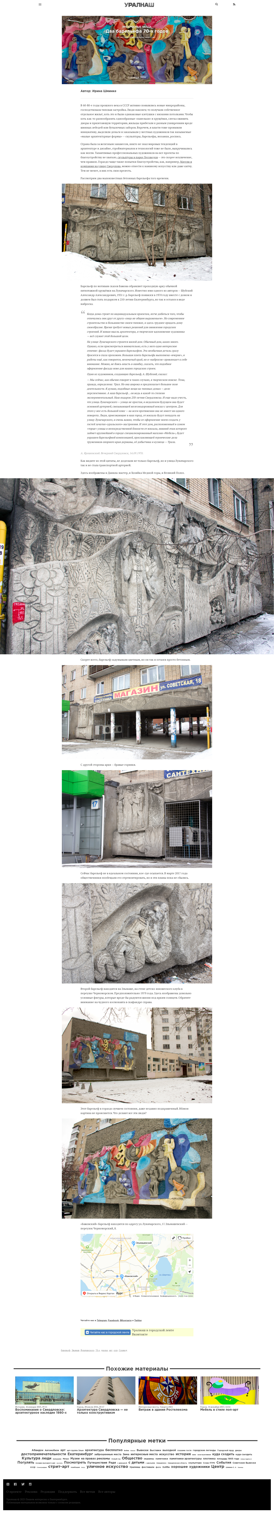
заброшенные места (107, 1454)
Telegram (102, 1320)
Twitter (137, 1320)
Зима (126, 1454)
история (183, 1454)
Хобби (166, 1467)
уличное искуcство (107, 1467)
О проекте (14, 1491)
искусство (166, 1454)
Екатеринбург (80, 1454)
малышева (57, 1459)
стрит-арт (58, 1467)
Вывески (142, 1450)
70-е (98, 1350)
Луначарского (87, 1350)
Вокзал (132, 1450)
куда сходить (223, 1454)
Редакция (48, 1491)
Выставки (155, 1450)
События (223, 1462)
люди (46, 1458)
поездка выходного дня (45, 1463)
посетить (60, 1463)
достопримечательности (43, 1454)
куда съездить (244, 1455)
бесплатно (114, 1450)
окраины (149, 1459)
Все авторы (106, 1491)
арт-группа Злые (75, 1450)
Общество (132, 1458)
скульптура (195, 1463)
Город (80, 1406)
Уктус (83, 1467)
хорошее (179, 1467)
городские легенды (204, 1450)
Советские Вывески (244, 1463)
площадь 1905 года (228, 1459)
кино (194, 1455)
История (20, 1406)
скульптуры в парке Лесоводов (138, 157)
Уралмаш (135, 1467)
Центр (217, 1467)
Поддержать (67, 1491)
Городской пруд (225, 1450)
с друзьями (150, 1463)
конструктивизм (204, 1455)
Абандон (37, 1450)
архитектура (94, 1450)
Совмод (123, 1350)
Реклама (31, 1491)
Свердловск (161, 1463)
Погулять (25, 1462)
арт (110, 1350)
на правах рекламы (95, 1458)
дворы (104, 1350)
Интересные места (149, 1406)
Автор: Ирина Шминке (98, 91)
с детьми (136, 1462)
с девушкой (122, 1463)
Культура (31, 1458)
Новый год (115, 1459)
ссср (116, 1350)
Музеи (75, 1458)
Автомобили (52, 1450)
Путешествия (97, 1463)
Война (126, 1450)
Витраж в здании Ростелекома (163, 1409)
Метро (66, 1459)
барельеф (65, 1350)
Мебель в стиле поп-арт (219, 1409)
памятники (162, 1459)
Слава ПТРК (209, 1463)
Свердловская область (177, 1463)
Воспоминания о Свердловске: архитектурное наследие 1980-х (41, 1411)
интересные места (144, 1454)
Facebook (113, 1320)
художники (199, 1467)
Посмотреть (75, 1462)
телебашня (75, 1467)
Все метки (87, 1491)
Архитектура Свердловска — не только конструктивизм (102, 1411)
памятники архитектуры (186, 1459)
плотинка (209, 1459)
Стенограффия (42, 1467)
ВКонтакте (126, 1320)
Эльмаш (75, 1350)
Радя (112, 1463)
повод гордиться (246, 1459)
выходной (169, 1450)
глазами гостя (184, 1450)
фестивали (148, 1467)
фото (158, 1467)
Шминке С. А (231, 1467)
